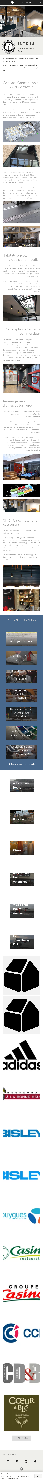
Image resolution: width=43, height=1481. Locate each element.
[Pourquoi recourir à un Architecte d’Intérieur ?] (21, 714)
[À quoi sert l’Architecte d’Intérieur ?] (21, 695)
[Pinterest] (35, 1461)
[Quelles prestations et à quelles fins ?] (21, 733)
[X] (8, 1461)
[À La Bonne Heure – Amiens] (22, 911)
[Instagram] (26, 1461)
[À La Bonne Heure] (22, 785)
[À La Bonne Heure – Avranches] (22, 879)
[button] (3, 2)
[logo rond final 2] (21, 1469)
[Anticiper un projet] (21, 639)
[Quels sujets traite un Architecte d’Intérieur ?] (21, 752)
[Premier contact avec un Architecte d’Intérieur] (21, 676)
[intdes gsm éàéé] (24, 2)
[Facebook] (17, 1461)
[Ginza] (22, 848)
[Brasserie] (22, 817)
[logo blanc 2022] (12, 2)
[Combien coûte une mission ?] (21, 658)
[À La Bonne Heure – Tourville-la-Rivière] (22, 942)
